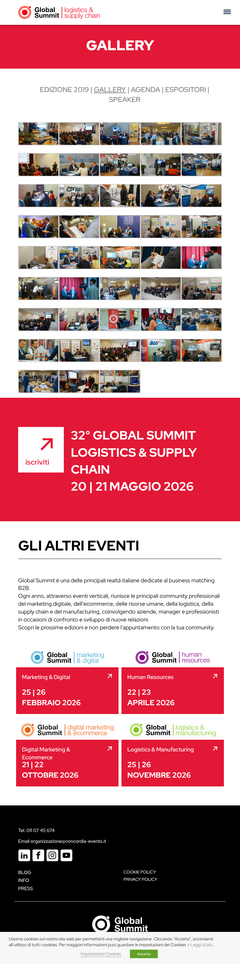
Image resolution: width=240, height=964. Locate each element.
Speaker (124, 99)
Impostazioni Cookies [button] (101, 954)
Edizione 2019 (64, 89)
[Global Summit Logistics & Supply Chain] (59, 12)
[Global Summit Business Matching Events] (120, 924)
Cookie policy (140, 872)
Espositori (185, 89)
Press (25, 888)
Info (23, 880)
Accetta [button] (144, 953)
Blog (24, 872)
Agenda (145, 89)
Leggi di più (201, 945)
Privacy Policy (140, 879)
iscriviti (37, 462)
